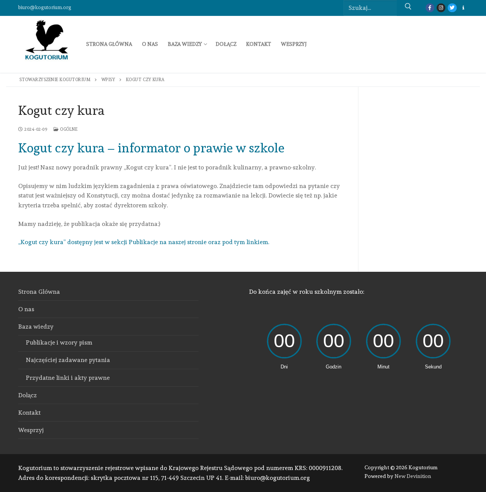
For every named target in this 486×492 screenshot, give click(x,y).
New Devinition (412, 476)
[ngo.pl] (463, 7)
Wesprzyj (31, 430)
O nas (26, 309)
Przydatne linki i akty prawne (68, 377)
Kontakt (29, 412)
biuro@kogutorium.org (44, 7)
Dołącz (27, 395)
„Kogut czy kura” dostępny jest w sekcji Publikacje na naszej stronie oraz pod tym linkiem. (143, 242)
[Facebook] (430, 7)
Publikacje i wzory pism (59, 342)
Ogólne (68, 129)
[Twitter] (452, 7)
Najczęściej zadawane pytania (68, 360)
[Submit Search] (408, 8)
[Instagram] (441, 7)
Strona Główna (39, 291)
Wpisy (108, 79)
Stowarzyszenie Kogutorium (55, 79)
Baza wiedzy (36, 326)
